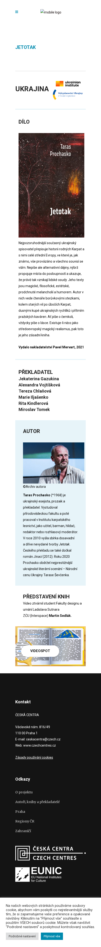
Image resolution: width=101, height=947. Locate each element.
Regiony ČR (24, 821)
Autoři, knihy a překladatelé (37, 802)
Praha (20, 811)
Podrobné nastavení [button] (22, 936)
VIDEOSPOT (40, 651)
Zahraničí (23, 831)
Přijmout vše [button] (52, 936)
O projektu (24, 792)
